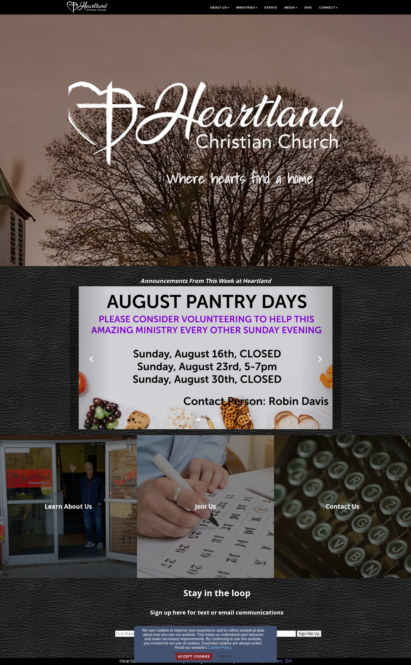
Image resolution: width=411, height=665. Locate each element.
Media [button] (289, 7)
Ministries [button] (245, 7)
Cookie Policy (220, 647)
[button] (90, 357)
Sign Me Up (309, 633)
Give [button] (308, 7)
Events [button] (270, 7)
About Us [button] (218, 7)
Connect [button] (327, 7)
